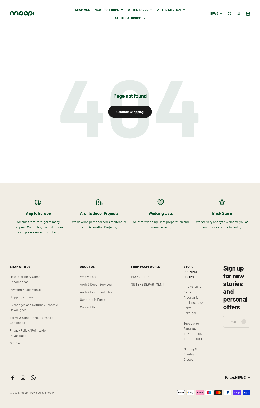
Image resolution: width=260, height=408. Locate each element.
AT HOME (112, 9)
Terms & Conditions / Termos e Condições (31, 320)
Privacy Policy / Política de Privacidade (28, 332)
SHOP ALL (82, 9)
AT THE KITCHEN (169, 9)
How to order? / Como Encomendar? (25, 279)
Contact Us (88, 307)
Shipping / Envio (21, 297)
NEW (98, 9)
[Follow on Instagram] (23, 377)
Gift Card (16, 343)
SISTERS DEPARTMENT (147, 284)
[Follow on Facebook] (12, 377)
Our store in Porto (92, 299)
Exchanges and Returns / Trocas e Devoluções (34, 307)
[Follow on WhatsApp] (33, 377)
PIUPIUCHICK (140, 276)
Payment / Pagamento (25, 289)
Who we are (88, 276)
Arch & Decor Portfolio (96, 292)
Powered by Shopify (42, 392)
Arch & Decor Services (96, 284)
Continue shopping (130, 112)
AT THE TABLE (138, 9)
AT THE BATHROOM (128, 18)
